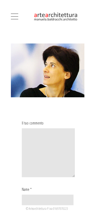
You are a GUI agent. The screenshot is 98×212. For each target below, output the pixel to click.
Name (25, 189)
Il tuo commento (33, 123)
